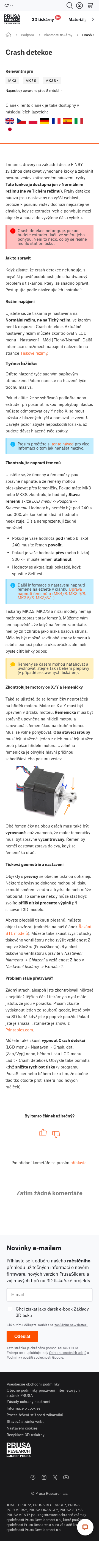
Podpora (27, 35)
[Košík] (90, 5)
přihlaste (78, 1162)
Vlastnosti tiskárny (58, 35)
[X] (55, 1477)
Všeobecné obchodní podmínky (33, 1384)
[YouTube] (66, 1477)
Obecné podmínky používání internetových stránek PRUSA (43, 1393)
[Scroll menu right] (93, 19)
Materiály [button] (77, 19)
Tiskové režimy (33, 353)
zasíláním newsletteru (71, 1325)
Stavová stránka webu (26, 1421)
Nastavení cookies (22, 1428)
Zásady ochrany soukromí (28, 1401)
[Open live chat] (85, 1527)
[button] (10, 121)
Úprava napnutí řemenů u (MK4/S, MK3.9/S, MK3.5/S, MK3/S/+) (52, 593)
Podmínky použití (20, 1357)
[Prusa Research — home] (12, 19)
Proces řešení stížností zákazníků (35, 1414)
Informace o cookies (23, 1408)
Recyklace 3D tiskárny (26, 1434)
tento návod (63, 443)
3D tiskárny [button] (46, 18)
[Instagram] (44, 1477)
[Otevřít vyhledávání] (69, 5)
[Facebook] (33, 1477)
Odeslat (22, 1336)
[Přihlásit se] (79, 5)
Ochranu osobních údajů (67, 1352)
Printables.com (19, 1029)
